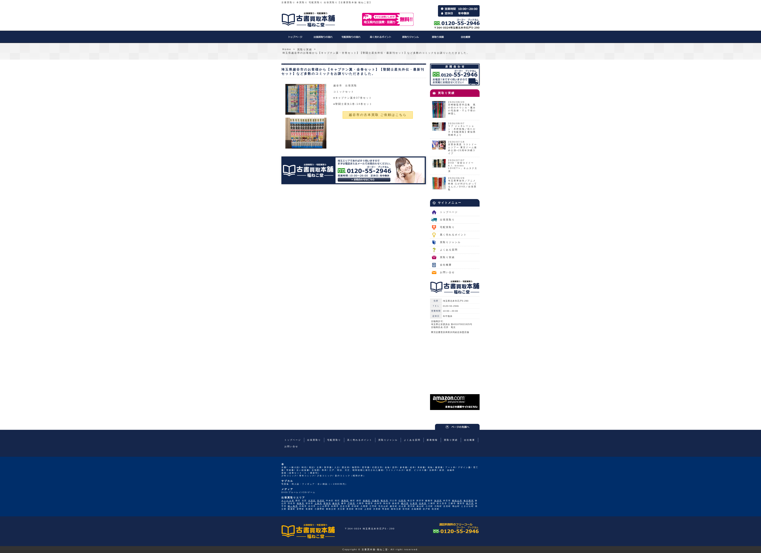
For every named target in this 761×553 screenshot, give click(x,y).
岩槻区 (367, 501)
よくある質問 (449, 249)
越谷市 (336, 503)
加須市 (438, 501)
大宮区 (312, 501)
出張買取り (323, 39)
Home (286, 49)
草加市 (327, 503)
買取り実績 (438, 39)
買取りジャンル (410, 39)
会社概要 (466, 39)
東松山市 (457, 501)
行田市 (402, 501)
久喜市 (414, 503)
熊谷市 (384, 501)
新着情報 (432, 440)
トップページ (295, 39)
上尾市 (318, 503)
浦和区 (345, 501)
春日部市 (469, 501)
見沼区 (321, 501)
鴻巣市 (300, 503)
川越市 (376, 501)
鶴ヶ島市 (293, 506)
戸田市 (351, 503)
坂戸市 (470, 503)
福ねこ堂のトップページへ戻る (308, 19)
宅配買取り (351, 39)
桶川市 (405, 503)
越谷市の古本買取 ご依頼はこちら (378, 114)
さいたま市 (287, 501)
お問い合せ (447, 272)
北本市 (423, 503)
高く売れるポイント (380, 39)
